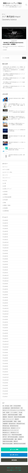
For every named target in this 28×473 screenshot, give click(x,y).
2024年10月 (6, 280)
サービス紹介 (6, 169)
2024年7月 (6, 289)
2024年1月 (6, 305)
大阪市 (15, 421)
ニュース (6, 175)
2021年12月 (6, 374)
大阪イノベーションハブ (8, 419)
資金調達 (6, 208)
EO (3, 405)
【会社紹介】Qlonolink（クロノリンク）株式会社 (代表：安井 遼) (16, 149)
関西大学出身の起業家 (8, 443)
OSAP (4, 412)
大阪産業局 (5, 423)
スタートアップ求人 (8, 172)
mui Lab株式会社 (6, 408)
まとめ (5, 180)
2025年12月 (6, 242)
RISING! (7, 412)
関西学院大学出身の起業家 (19, 443)
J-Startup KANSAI (17, 405)
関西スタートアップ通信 (15, 470)
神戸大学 (5, 437)
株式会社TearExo (6, 428)
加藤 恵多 (5, 417)
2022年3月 (6, 366)
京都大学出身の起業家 (13, 414)
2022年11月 (6, 344)
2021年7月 (6, 388)
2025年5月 (6, 261)
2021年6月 (6, 391)
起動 (16, 439)
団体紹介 (6, 194)
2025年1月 (6, 272)
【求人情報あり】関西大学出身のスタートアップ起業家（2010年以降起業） (14, 78)
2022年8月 (6, 352)
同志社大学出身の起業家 (19, 417)
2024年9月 (6, 283)
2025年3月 (6, 267)
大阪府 (19, 421)
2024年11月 (6, 278)
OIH (21, 408)
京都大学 (5, 414)
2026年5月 (6, 228)
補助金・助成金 (7, 205)
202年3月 (5, 396)
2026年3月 (6, 234)
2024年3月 (6, 300)
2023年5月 (6, 327)
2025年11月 (6, 245)
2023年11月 (6, 311)
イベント (6, 166)
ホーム (3, 14)
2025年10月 (6, 247)
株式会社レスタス (7, 434)
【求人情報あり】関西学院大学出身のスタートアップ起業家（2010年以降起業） (14, 74)
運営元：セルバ (10, 467)
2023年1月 (6, 338)
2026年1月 (6, 239)
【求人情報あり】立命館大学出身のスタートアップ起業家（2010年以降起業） (14, 87)
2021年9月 (6, 382)
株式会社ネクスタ (15, 432)
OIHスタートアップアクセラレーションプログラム (14, 410)
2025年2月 (6, 270)
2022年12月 (6, 341)
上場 (5, 183)
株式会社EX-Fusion (21, 423)
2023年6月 (6, 325)
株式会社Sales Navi (14, 425)
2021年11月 (6, 377)
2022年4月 (6, 363)
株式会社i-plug (6, 425)
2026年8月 (6, 220)
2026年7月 (6, 223)
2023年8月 (6, 319)
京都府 (20, 414)
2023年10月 (6, 314)
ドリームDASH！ (14, 412)
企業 (5, 186)
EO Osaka (7, 405)
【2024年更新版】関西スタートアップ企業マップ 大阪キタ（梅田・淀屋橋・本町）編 (16, 105)
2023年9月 (6, 316)
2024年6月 (6, 292)
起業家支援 (6, 210)
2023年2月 (6, 336)
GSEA (11, 405)
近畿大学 (20, 439)
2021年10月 (6, 380)
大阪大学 (17, 419)
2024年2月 (6, 303)
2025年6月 (6, 258)
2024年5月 (6, 294)
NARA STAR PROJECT (15, 408)
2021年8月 (6, 385)
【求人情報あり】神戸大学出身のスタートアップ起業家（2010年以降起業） (14, 83)
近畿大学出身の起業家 (8, 441)
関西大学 (16, 441)
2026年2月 (6, 236)
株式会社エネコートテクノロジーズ (10, 430)
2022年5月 (6, 360)
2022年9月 (6, 349)
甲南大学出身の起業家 (16, 434)
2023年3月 (6, 333)
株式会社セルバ (6, 432)
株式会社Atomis (12, 423)
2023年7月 (6, 322)
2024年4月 (6, 297)
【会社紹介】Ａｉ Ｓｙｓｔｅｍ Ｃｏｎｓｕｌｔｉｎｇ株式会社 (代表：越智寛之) (16, 111)
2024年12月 (6, 275)
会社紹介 (5, 49)
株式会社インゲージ (15, 428)
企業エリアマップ (7, 188)
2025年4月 (6, 264)
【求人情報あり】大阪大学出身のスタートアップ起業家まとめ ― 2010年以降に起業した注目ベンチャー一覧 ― (16, 118)
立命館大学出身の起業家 (8, 439)
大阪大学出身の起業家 (8, 421)
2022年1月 (6, 371)
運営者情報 (14, 460)
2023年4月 (6, 330)
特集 (5, 202)
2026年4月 (6, 231)
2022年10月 (6, 347)
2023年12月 (6, 308)
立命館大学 (21, 437)
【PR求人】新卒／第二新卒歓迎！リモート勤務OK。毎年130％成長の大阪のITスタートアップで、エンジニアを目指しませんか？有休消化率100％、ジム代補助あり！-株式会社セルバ (14, 69)
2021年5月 (6, 393)
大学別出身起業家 (7, 197)
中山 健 (20, 412)
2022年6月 (6, 358)
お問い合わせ (15, 454)
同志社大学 (10, 417)
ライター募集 (15, 449)
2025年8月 (6, 253)
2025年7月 (6, 256)
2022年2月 (6, 369)
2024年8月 (6, 286)
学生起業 (6, 199)
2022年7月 (6, 355)
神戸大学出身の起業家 (13, 437)
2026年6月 (6, 225)
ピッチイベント (7, 177)
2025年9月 (6, 250)
